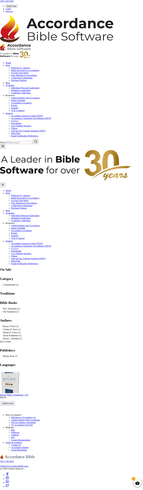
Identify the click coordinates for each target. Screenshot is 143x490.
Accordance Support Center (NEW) (27, 116)
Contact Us (16, 445)
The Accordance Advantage (23, 422)
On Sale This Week (19, 73)
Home (8, 63)
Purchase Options (19, 80)
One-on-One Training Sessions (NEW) (28, 131)
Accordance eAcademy (21, 103)
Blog (8, 83)
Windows (15, 432)
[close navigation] (3, 185)
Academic (10, 85)
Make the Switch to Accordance (25, 70)
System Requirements (20, 440)
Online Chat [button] (11, 6)
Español (14, 108)
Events (14, 105)
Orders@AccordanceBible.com (14, 466)
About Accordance (14, 442)
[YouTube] (7, 482)
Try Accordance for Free (22, 425)
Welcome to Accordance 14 (23, 417)
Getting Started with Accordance (25, 98)
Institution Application (21, 90)
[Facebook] (7, 475)
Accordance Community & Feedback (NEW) (31, 118)
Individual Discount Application (25, 88)
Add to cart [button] (7, 403)
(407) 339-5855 (7, 1)
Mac (13, 430)
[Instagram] (7, 478)
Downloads (16, 123)
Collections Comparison (21, 78)
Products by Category (20, 68)
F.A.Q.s (14, 121)
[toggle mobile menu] (3, 146)
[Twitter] (7, 486)
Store (8, 65)
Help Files (15, 133)
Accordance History (20, 447)
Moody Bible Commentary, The (14, 395)
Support (9, 113)
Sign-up (9, 11)
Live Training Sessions (21, 126)
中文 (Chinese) (18, 110)
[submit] (36, 141)
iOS (13, 437)
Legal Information (19, 450)
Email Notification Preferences (24, 136)
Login (8, 9)
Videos (14, 128)
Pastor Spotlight (18, 100)
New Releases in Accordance (24, 75)
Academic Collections (21, 93)
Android (15, 435)
